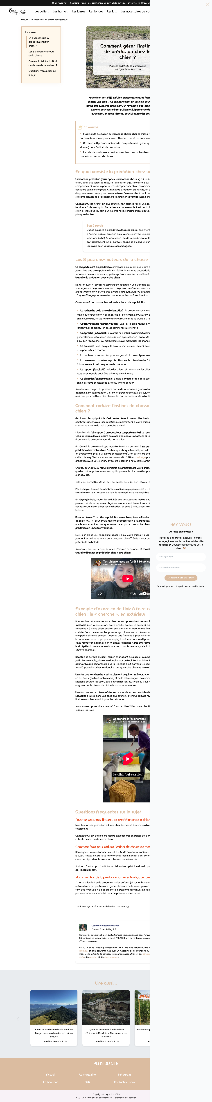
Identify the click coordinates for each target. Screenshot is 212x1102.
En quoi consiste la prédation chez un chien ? (39, 42)
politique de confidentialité (191, 586)
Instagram (124, 1074)
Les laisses (78, 11)
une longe (140, 457)
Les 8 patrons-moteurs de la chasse (41, 53)
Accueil (24, 20)
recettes (93, 957)
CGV (84, 1098)
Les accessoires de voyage (138, 11)
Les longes (96, 11)
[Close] (208, 4)
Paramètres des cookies (125, 1098)
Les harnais (60, 11)
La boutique (50, 1082)
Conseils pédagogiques (57, 20)
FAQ (87, 1082)
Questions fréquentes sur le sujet (42, 73)
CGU (78, 1098)
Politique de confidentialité (100, 1098)
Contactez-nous (124, 1082)
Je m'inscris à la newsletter (181, 578)
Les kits (112, 11)
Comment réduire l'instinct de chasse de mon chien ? (43, 63)
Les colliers (42, 11)
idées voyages (111, 957)
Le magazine (37, 20)
